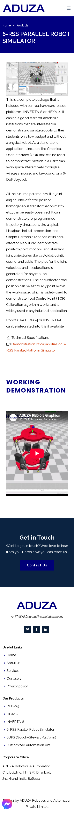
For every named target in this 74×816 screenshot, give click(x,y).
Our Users (14, 678)
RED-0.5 (13, 706)
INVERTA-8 (15, 722)
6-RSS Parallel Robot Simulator (30, 729)
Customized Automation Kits (29, 745)
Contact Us (37, 565)
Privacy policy (17, 686)
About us (13, 663)
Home (6, 25)
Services (13, 670)
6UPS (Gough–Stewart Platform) (31, 737)
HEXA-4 (13, 714)
